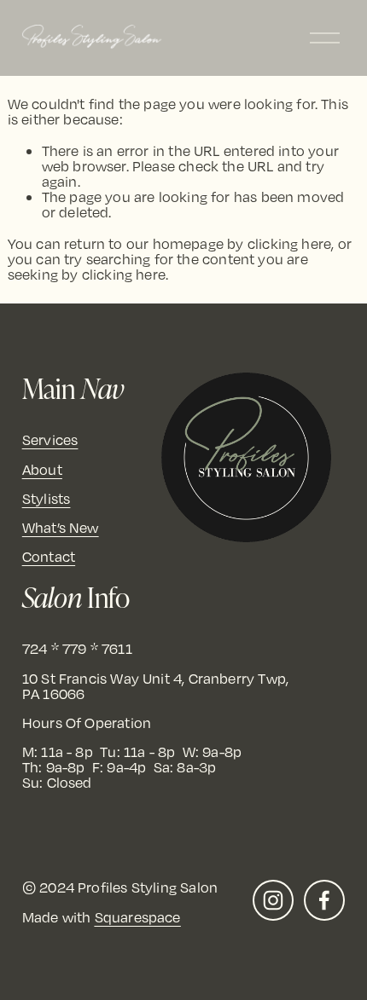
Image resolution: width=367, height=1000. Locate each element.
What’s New (60, 527)
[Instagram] (273, 900)
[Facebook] (324, 900)
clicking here (289, 243)
